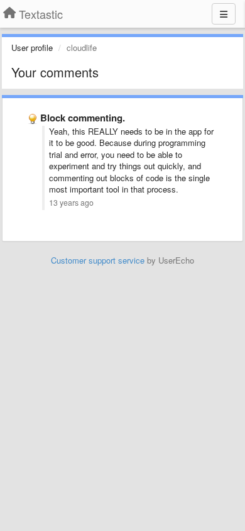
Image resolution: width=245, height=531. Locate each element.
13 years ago (71, 202)
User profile (32, 47)
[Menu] (224, 14)
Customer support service (97, 260)
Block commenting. (82, 118)
